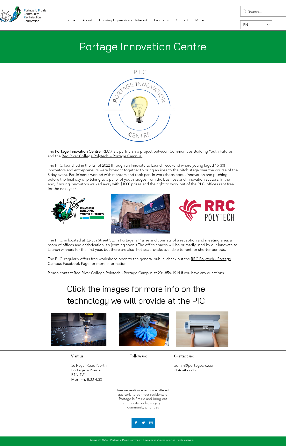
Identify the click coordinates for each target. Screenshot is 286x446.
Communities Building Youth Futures (201, 151)
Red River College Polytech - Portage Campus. (102, 156)
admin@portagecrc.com (195, 365)
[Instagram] (151, 423)
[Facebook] (136, 423)
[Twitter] (143, 423)
